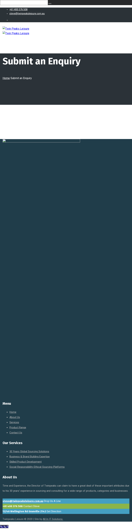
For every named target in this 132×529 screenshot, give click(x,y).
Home (6, 78)
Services (14, 422)
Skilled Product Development (25, 461)
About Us (14, 417)
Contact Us (15, 432)
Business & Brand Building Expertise (29, 456)
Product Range (17, 427)
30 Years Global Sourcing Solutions (29, 451)
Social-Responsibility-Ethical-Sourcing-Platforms (37, 466)
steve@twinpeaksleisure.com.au (23, 501)
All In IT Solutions (53, 519)
